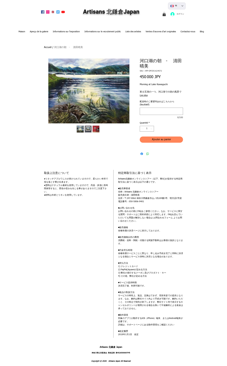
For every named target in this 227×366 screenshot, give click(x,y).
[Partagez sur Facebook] (142, 154)
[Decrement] (142, 128)
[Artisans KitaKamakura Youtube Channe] (63, 12)
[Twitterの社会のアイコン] (58, 12)
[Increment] (151, 128)
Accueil (48, 47)
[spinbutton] (147, 128)
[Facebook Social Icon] (42, 12)
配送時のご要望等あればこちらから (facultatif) (157, 103)
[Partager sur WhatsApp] (147, 154)
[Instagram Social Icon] (47, 12)
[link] (164, 14)
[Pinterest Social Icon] (53, 12)
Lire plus (144, 95)
